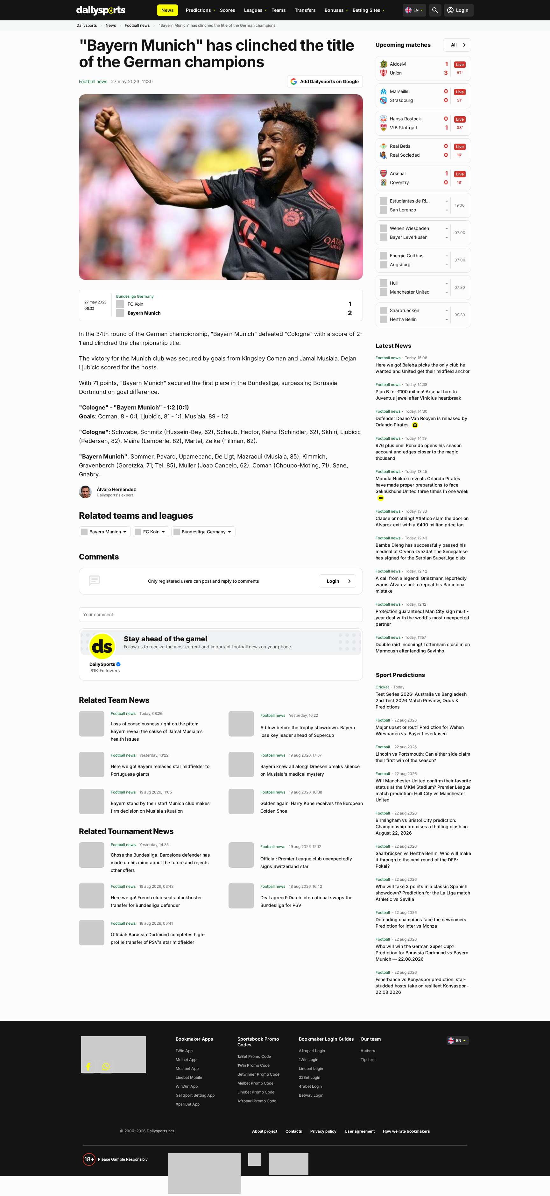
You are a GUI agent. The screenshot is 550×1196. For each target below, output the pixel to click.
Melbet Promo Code (255, 1083)
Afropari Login (312, 1050)
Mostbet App (187, 1068)
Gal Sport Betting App (195, 1095)
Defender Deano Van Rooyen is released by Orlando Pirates (421, 421)
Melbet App (186, 1059)
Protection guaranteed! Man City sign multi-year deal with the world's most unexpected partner (422, 618)
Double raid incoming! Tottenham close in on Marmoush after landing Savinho (423, 647)
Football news (137, 25)
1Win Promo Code (253, 1065)
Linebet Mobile (189, 1077)
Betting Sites (366, 10)
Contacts (294, 1131)
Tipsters (368, 1059)
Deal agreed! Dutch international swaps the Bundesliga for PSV (306, 901)
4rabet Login (310, 1086)
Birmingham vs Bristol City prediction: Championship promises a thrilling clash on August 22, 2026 (422, 826)
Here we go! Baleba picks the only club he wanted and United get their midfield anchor (422, 368)
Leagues (253, 10)
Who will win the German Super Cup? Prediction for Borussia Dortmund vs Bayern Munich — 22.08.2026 (422, 952)
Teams (278, 10)
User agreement (360, 1131)
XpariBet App (188, 1104)
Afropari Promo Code (256, 1101)
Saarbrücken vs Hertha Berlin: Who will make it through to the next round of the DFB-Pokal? (423, 860)
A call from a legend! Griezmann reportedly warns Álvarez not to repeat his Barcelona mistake (421, 584)
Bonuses (334, 10)
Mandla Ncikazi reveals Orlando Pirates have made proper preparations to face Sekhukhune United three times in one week (422, 485)
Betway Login (311, 1095)
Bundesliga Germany (135, 296)
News (167, 10)
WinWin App (187, 1086)
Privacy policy (323, 1131)
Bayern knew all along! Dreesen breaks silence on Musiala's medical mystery (310, 770)
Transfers (305, 10)
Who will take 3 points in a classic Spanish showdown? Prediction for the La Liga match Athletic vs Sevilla (423, 893)
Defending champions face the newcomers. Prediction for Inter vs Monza (422, 923)
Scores (227, 10)
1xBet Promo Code (254, 1056)
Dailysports (86, 25)
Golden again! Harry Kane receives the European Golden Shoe (311, 807)
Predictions (198, 10)
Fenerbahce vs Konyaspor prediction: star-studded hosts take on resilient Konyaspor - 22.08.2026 (422, 986)
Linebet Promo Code (255, 1092)
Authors (368, 1050)
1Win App (184, 1050)
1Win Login (308, 1059)
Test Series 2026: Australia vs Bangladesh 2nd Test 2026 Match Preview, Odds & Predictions (421, 700)
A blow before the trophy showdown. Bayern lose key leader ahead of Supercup (307, 731)
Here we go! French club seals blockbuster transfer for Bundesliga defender (156, 901)
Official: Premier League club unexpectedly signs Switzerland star (306, 862)
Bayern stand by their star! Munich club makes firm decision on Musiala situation (160, 807)
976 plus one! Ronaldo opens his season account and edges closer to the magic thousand (419, 452)
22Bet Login (309, 1077)
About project (264, 1131)
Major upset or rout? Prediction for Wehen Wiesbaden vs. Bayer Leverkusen (420, 730)
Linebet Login (311, 1068)
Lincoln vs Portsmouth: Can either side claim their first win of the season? (423, 757)
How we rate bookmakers (406, 1131)
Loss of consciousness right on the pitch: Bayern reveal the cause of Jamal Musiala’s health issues (157, 731)
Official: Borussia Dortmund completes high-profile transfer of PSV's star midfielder (158, 938)
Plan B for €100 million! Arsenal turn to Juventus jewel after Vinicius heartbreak (418, 395)
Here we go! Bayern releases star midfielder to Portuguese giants (160, 770)
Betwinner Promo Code (258, 1074)
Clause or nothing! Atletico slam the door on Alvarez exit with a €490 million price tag (422, 521)
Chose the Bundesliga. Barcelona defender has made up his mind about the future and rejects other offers (160, 862)
